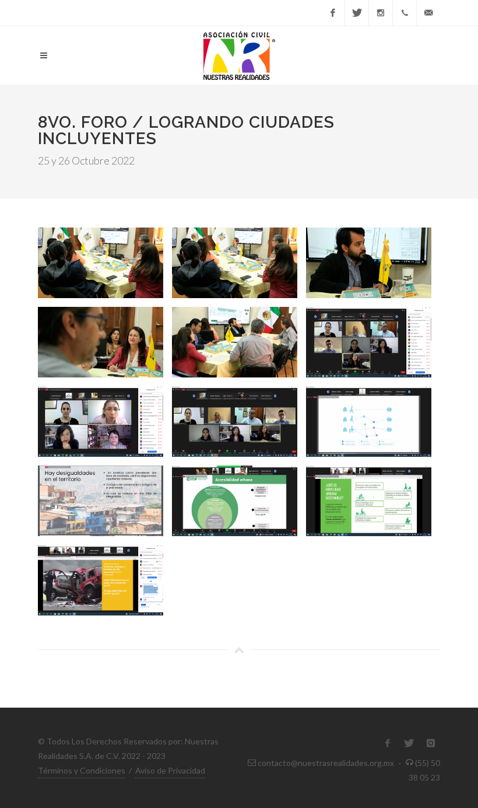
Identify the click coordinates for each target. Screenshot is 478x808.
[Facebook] (333, 13)
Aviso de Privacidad (170, 770)
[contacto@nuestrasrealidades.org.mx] (428, 13)
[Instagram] (380, 13)
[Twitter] (356, 13)
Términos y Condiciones (81, 770)
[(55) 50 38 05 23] (404, 13)
